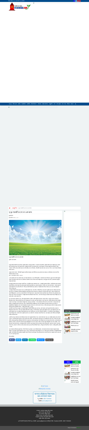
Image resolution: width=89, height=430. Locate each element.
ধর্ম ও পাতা (64, 104)
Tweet (19, 339)
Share (12, 339)
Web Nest (79, 427)
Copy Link (50, 339)
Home (10, 104)
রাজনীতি (28, 104)
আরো (72, 104)
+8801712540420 (47, 398)
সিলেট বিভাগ (33, 104)
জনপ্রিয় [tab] (76, 362)
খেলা (54, 104)
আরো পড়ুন (67, 311)
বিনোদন (39, 104)
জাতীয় (19, 104)
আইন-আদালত (45, 104)
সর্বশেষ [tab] (68, 362)
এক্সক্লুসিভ (51, 104)
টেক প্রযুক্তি (58, 104)
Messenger (41, 339)
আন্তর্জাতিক (23, 104)
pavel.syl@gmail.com (47, 401)
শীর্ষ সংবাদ (15, 104)
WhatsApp (33, 339)
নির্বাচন (68, 104)
